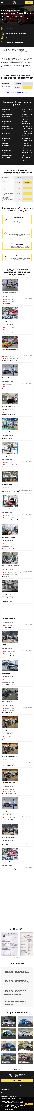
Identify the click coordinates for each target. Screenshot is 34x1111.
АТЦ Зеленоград (6, 157)
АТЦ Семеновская (6, 121)
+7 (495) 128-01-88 (27, 160)
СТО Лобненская (7, 645)
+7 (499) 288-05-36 (26, 131)
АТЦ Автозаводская (7, 114)
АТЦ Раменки (5, 148)
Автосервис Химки (7, 456)
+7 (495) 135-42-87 (27, 148)
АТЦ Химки (4, 123)
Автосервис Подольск (8, 861)
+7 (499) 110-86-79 (27, 133)
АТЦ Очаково (5, 143)
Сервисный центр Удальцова (10, 565)
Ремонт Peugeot (5, 49)
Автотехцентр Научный (9, 537)
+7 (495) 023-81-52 (27, 138)
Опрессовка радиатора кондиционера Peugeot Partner (7, 188)
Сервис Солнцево (7, 701)
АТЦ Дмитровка (6, 109)
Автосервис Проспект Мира (10, 811)
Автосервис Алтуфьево (8, 618)
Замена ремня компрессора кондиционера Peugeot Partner (7, 199)
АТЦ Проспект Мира (7, 155)
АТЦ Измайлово (5, 152)
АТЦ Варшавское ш (6, 150)
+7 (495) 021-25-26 (27, 152)
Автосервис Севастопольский (10, 508)
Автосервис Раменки (8, 730)
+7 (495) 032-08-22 (26, 116)
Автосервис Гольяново (8, 406)
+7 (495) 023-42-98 (26, 155)
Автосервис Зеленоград (9, 837)
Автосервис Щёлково (8, 594)
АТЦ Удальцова (6, 133)
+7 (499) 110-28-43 (27, 109)
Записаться (27, 87)
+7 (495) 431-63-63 (26, 126)
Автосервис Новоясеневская (10, 321)
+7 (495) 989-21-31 (27, 123)
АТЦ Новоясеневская (7, 111)
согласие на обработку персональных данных (13, 1105)
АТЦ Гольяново (5, 119)
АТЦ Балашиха (5, 126)
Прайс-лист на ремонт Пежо (9, 1096)
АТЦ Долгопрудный (6, 116)
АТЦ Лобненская (6, 140)
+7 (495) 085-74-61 (27, 121)
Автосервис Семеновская (9, 431)
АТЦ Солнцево (5, 145)
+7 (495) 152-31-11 (27, 143)
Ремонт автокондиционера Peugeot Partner (14, 50)
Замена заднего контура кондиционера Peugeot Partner (7, 193)
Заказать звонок (17, 1080)
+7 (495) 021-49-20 (27, 114)
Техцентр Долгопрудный (9, 378)
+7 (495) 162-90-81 (27, 119)
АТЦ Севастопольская (7, 128)
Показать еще (17, 1069)
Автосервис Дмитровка (9, 292)
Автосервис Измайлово (9, 782)
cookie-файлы (13, 1103)
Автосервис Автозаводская (10, 349)
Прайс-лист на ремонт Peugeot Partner (17, 92)
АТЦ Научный (5, 131)
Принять (29, 1103)
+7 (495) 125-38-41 (27, 145)
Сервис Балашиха (7, 484)
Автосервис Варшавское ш (9, 756)
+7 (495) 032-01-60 (26, 136)
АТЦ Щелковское (6, 135)
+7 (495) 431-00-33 (26, 157)
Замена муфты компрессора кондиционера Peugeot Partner (7, 182)
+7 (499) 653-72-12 (27, 128)
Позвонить (28, 2)
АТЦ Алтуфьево (6, 138)
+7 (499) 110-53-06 (27, 140)
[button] (14, 957)
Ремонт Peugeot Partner (17, 49)
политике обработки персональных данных (10, 1108)
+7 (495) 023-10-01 (27, 111)
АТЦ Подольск (5, 160)
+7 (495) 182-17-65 (27, 150)
